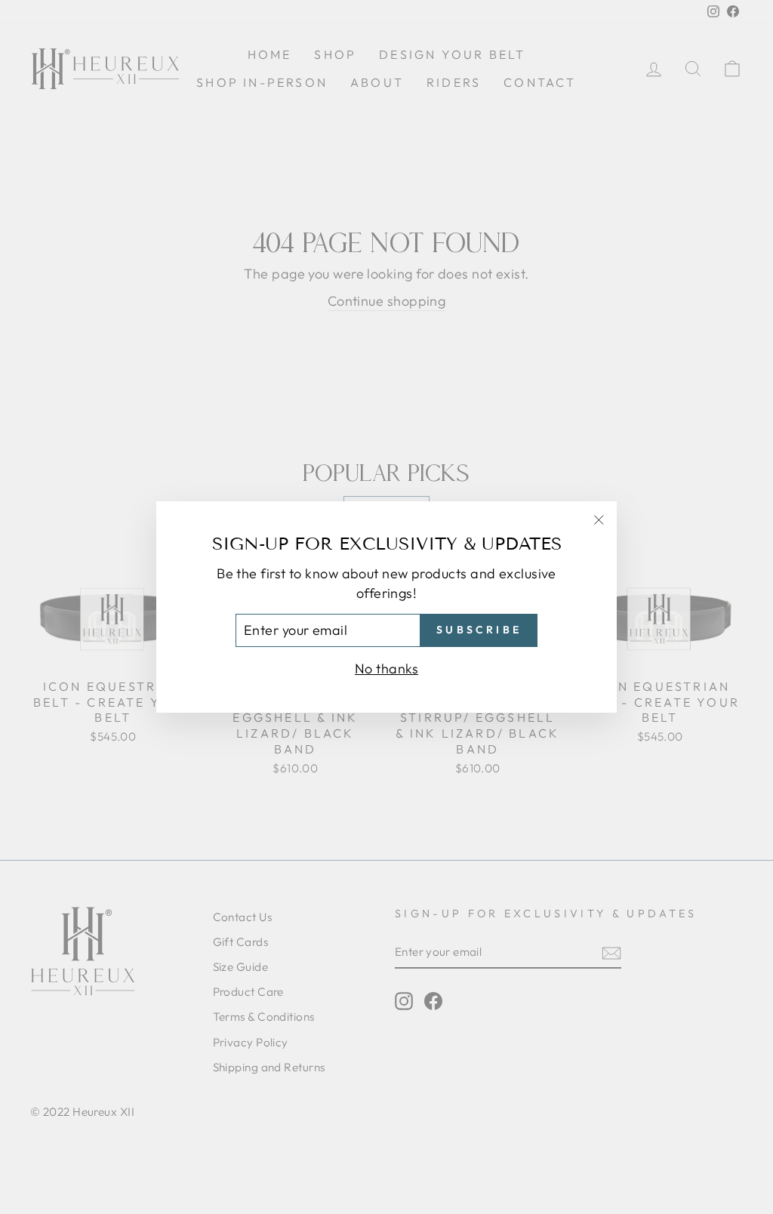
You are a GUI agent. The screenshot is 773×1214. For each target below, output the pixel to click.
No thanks (386, 668)
